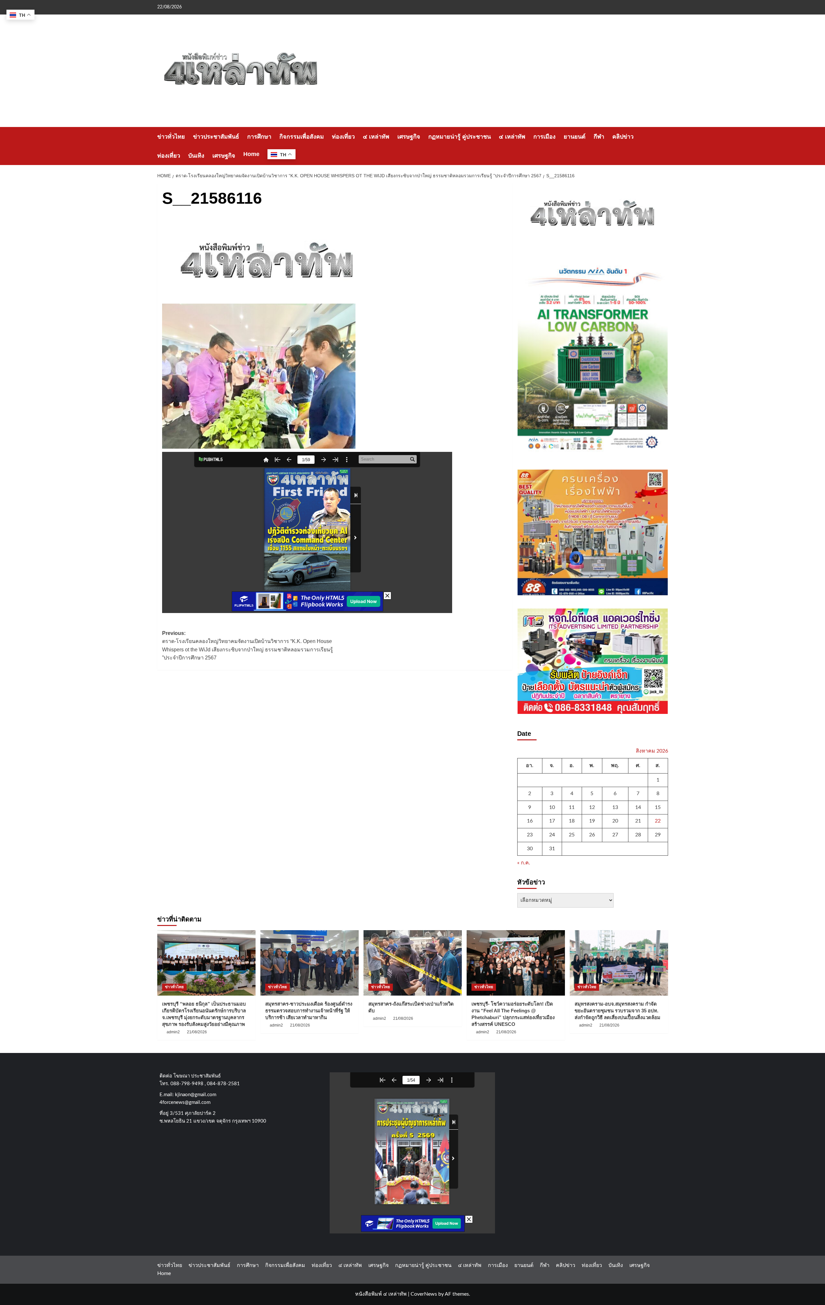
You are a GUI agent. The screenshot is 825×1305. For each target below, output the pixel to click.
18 (572, 820)
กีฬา (599, 136)
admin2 (173, 1032)
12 (592, 807)
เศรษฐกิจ (408, 136)
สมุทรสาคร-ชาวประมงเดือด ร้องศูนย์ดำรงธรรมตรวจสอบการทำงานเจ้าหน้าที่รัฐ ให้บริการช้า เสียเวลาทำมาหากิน (308, 1010)
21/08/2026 (197, 1032)
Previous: (247, 645)
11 (572, 807)
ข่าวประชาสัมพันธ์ (216, 136)
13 (615, 807)
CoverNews (424, 1294)
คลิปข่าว (623, 136)
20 (615, 820)
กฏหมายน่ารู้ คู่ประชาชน (459, 136)
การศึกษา (259, 136)
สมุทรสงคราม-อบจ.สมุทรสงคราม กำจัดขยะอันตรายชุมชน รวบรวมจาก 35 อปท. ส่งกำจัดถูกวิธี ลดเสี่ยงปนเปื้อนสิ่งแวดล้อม (617, 1010)
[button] (664, 146)
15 (658, 807)
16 (530, 820)
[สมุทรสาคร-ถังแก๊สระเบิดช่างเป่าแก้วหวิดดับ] (413, 963)
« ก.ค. (523, 862)
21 (638, 820)
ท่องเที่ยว (343, 136)
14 (638, 807)
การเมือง (544, 136)
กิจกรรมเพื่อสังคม (301, 136)
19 (592, 820)
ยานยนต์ (575, 136)
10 (552, 807)
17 (552, 820)
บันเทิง (196, 155)
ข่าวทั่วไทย (171, 136)
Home (251, 154)
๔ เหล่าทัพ (376, 136)
